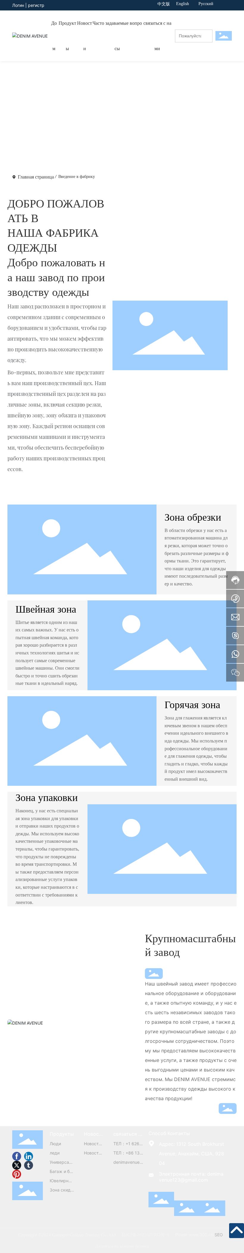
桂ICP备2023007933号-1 (145, 1234)
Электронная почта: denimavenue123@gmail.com (191, 1177)
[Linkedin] (28, 1156)
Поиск (208, 41)
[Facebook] (16, 1156)
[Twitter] (16, 1165)
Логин (18, 5)
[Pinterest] (16, 1174)
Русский (205, 3)
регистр (36, 5)
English (182, 3)
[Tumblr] (28, 1165)
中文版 (163, 4)
